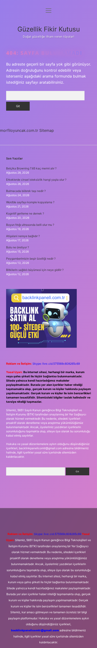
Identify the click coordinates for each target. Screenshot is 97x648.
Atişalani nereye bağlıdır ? (23, 236)
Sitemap (46, 130)
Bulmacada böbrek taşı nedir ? (26, 191)
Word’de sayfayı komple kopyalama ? (30, 202)
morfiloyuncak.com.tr (19, 130)
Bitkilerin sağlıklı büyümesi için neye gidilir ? (35, 270)
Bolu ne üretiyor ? (17, 247)
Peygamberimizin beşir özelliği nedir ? (31, 258)
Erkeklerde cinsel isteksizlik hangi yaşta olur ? (36, 179)
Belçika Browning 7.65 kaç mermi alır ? (31, 168)
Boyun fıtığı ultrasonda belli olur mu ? (30, 224)
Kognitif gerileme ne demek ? (25, 213)
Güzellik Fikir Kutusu (48, 29)
